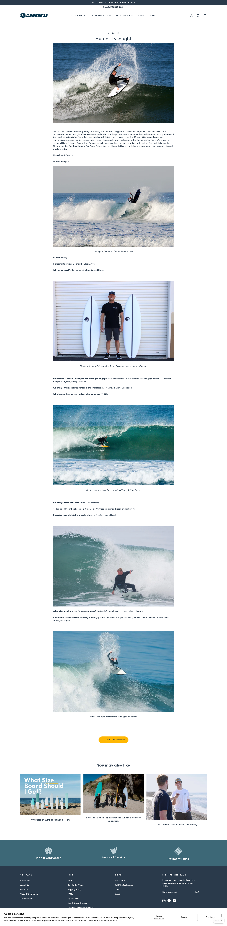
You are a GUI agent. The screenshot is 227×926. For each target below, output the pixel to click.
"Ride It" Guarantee (29, 894)
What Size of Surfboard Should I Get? (50, 819)
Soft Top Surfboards (124, 885)
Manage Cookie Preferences (81, 907)
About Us (24, 885)
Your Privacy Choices (77, 903)
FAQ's (70, 894)
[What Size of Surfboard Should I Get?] (50, 794)
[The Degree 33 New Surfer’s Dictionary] (176, 797)
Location (24, 889)
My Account (73, 898)
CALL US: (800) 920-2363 (112, 7)
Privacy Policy (110, 920)
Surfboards (78, 15)
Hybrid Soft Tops (102, 15)
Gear (117, 889)
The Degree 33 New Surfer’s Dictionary (176, 824)
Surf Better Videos (76, 885)
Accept (184, 917)
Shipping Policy (74, 889)
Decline (209, 917)
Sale (153, 15)
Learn (140, 15)
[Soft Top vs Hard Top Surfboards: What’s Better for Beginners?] (113, 793)
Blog (70, 880)
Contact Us (25, 880)
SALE (117, 894)
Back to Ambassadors (115, 740)
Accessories (123, 15)
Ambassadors (26, 898)
